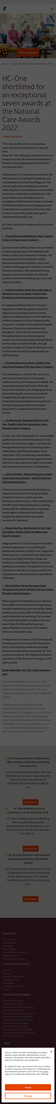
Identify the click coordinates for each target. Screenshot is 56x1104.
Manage (28, 1095)
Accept (28, 1087)
